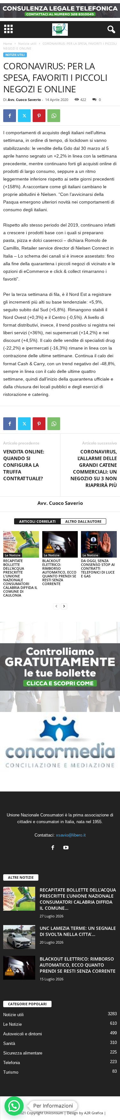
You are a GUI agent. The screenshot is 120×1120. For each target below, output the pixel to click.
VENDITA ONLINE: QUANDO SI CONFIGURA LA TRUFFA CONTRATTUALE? (23, 465)
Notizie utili (27, 43)
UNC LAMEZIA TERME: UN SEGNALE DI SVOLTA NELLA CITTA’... (78, 931)
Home (7, 43)
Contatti (69, 1103)
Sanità (9, 1043)
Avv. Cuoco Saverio (24, 99)
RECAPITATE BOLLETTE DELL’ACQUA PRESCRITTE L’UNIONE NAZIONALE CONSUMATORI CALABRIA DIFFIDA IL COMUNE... (78, 899)
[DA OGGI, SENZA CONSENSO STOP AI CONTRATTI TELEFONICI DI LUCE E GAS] (99, 544)
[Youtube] (67, 848)
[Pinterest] (39, 115)
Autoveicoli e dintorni (22, 1033)
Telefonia (11, 1062)
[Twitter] (24, 115)
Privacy (50, 1103)
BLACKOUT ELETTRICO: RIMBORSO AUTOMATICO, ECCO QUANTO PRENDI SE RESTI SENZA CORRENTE (59, 572)
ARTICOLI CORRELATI (37, 521)
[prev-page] (56, 606)
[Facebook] (9, 115)
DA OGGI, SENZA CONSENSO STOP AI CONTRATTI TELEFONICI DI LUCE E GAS (98, 568)
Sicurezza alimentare (22, 1053)
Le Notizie (12, 555)
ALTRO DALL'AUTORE (83, 521)
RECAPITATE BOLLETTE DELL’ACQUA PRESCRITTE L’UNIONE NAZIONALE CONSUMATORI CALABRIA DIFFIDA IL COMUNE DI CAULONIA (20, 578)
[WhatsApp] (53, 115)
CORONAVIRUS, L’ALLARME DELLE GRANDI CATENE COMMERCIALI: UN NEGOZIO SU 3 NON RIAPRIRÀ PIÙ (93, 468)
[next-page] (64, 606)
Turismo (10, 1072)
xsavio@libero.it (71, 835)
